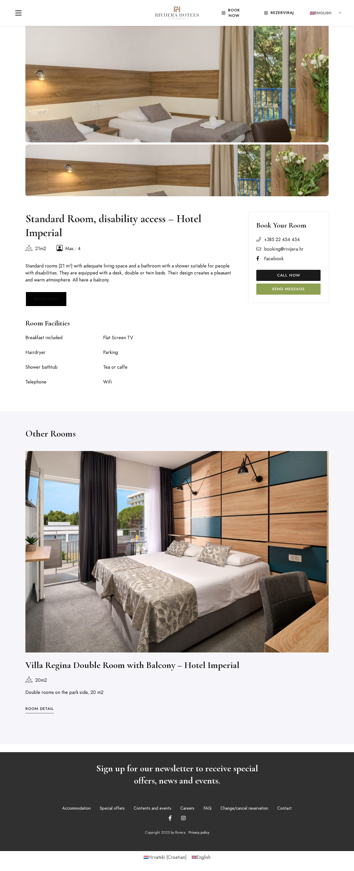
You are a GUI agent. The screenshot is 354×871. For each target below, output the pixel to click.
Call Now (288, 275)
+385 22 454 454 (282, 239)
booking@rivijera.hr (283, 249)
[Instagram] (183, 818)
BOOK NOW (46, 299)
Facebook (274, 258)
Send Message (288, 289)
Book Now (234, 13)
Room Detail (39, 708)
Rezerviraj (282, 12)
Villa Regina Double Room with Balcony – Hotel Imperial (132, 665)
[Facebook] (170, 818)
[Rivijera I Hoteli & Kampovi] (177, 12)
